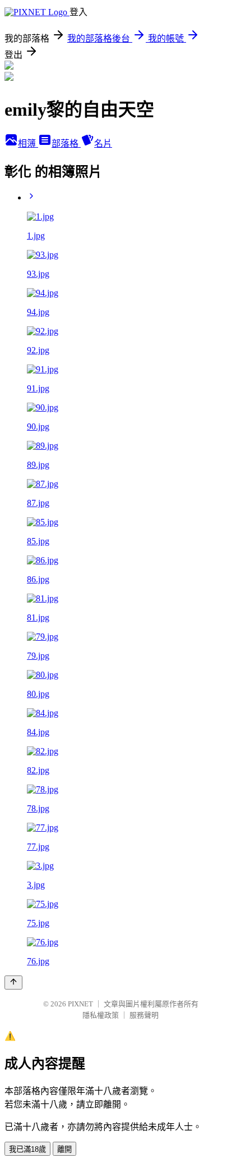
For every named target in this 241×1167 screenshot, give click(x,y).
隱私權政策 (100, 1015)
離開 (64, 1149)
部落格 (66, 143)
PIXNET (80, 1004)
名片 (103, 143)
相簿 (28, 143)
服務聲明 (144, 1015)
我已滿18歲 (27, 1149)
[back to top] (13, 982)
